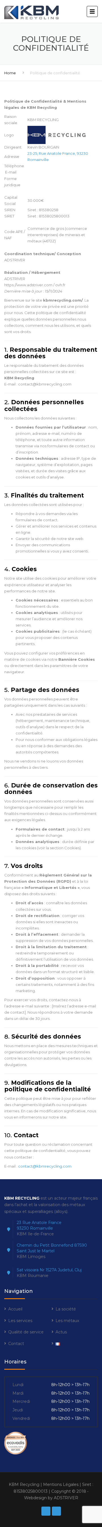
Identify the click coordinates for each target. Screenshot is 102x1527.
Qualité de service (26, 1332)
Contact (16, 1343)
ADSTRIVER (66, 1497)
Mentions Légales (60, 1484)
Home (10, 73)
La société (66, 1309)
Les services (20, 1320)
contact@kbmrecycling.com (44, 1166)
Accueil (15, 1309)
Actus (61, 1332)
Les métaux (67, 1320)
